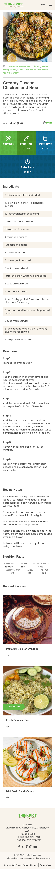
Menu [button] (44, 4)
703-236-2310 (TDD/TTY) (29, 840)
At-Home (12, 66)
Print (49, 122)
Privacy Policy (22, 865)
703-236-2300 (27, 833)
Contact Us (9, 865)
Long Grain (9, 69)
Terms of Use (45, 865)
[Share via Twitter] (14, 123)
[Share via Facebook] (11, 123)
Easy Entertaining (29, 66)
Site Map (34, 865)
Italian (45, 66)
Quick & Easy (11, 72)
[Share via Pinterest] (18, 123)
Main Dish (23, 69)
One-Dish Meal (39, 69)
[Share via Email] (21, 123)
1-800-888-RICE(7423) (29, 837)
